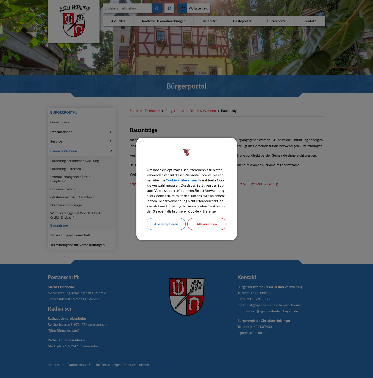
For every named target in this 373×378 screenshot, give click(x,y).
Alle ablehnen (207, 224)
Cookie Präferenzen (181, 180)
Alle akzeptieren (166, 224)
